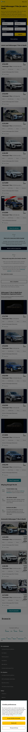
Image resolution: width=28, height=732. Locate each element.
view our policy (18, 714)
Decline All (13, 723)
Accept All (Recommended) (13, 718)
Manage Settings (14, 727)
